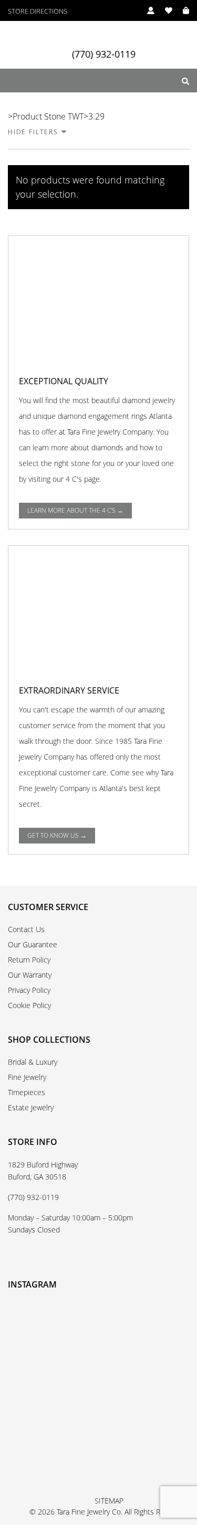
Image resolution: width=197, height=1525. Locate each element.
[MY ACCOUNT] (145, 10)
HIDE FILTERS (33, 131)
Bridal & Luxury (32, 1062)
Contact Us (26, 929)
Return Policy (29, 960)
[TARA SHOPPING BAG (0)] (180, 10)
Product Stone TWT (48, 116)
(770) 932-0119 (104, 54)
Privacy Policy (29, 990)
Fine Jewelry (27, 1077)
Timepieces (26, 1092)
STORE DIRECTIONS (37, 11)
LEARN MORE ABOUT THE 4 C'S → (75, 510)
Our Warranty (29, 975)
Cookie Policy (29, 1005)
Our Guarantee (32, 944)
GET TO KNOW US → (57, 835)
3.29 (96, 116)
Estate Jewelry (31, 1107)
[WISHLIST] (163, 10)
